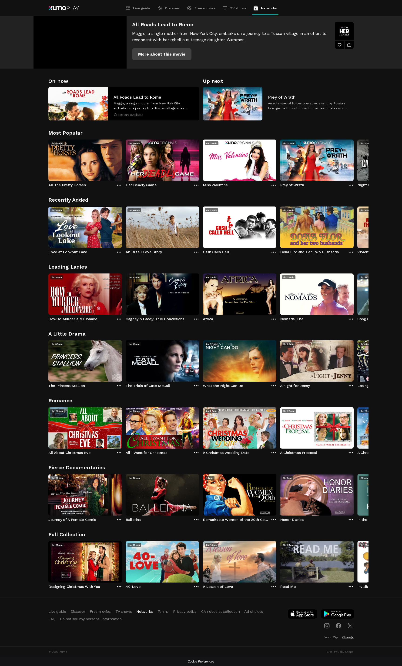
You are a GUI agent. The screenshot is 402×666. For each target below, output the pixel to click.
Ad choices (253, 611)
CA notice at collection (220, 611)
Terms (162, 611)
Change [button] (348, 637)
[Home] (63, 8)
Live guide (141, 8)
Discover (172, 8)
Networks (269, 8)
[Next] (353, 159)
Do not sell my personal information (91, 619)
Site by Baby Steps (340, 651)
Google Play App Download (338, 615)
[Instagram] (326, 625)
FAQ (51, 619)
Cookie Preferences (201, 661)
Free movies (204, 8)
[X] (350, 625)
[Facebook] (338, 625)
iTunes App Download (302, 615)
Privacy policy (185, 611)
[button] (161, 54)
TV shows (238, 8)
